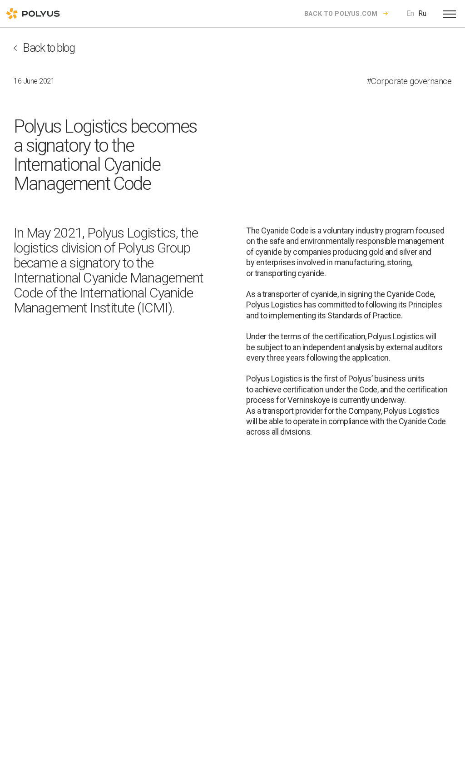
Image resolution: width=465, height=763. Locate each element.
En (410, 13)
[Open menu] (449, 14)
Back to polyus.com (341, 13)
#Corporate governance (409, 81)
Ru (422, 13)
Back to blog (48, 47)
